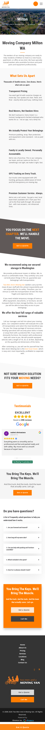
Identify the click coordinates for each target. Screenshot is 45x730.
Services (22, 654)
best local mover (31, 349)
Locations (22, 657)
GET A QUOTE (22, 246)
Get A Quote (22, 492)
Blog (22, 659)
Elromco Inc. (17, 720)
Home (22, 645)
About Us (22, 648)
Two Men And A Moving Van (14, 285)
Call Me (24, 699)
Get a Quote (24, 692)
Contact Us (22, 662)
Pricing (22, 651)
